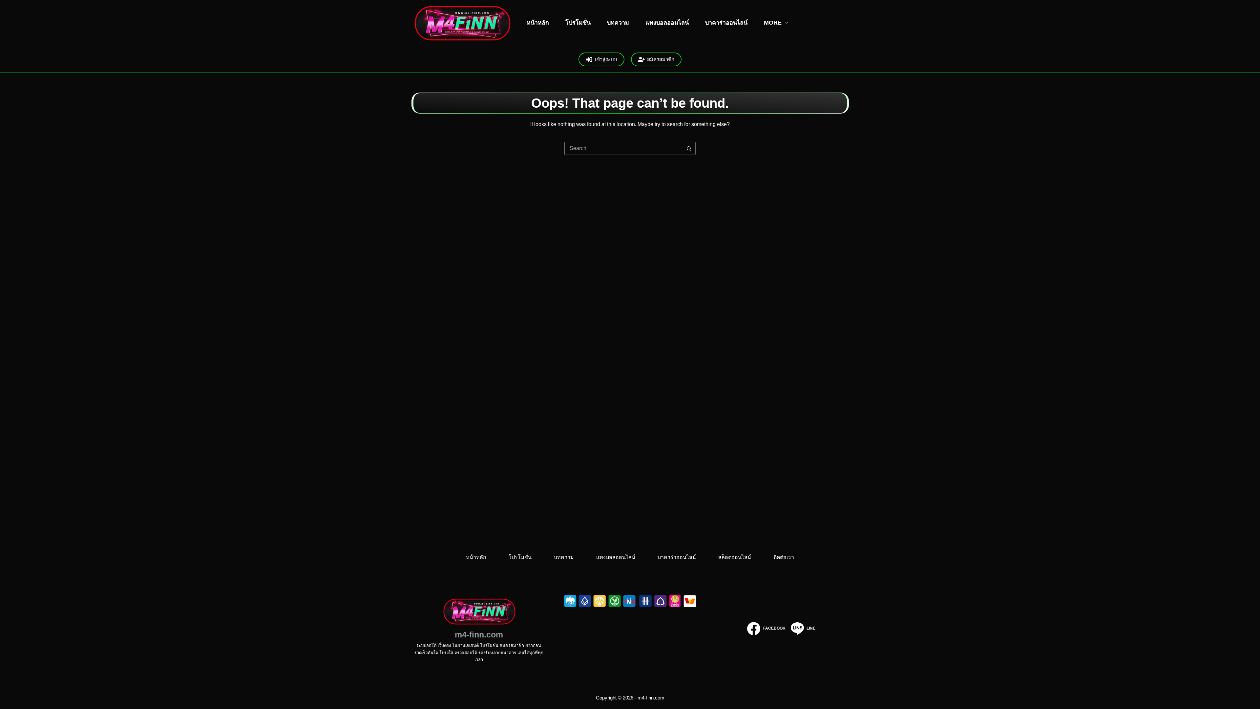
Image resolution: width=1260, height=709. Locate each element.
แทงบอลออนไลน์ (667, 22)
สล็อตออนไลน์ (734, 557)
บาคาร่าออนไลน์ (726, 22)
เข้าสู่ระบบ (606, 59)
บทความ (618, 22)
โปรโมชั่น (578, 22)
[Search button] (689, 148)
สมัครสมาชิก (660, 59)
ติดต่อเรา (783, 557)
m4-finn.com (479, 634)
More (773, 22)
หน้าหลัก (538, 22)
